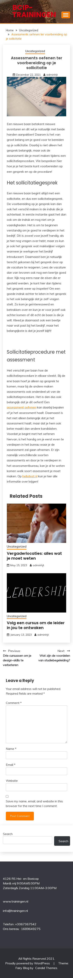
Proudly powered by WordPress (28, 963)
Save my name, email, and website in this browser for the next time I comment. (34, 803)
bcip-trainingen (34, 11)
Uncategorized (35, 51)
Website (12, 781)
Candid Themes (46, 968)
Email (10, 765)
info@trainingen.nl (15, 911)
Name (11, 749)
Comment (14, 703)
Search (8, 834)
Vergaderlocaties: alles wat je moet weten (34, 556)
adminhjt (52, 74)
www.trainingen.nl (15, 901)
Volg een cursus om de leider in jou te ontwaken (36, 625)
